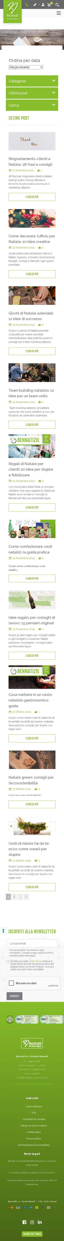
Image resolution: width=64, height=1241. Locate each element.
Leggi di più (32, 197)
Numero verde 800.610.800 (33, 1084)
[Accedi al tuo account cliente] (43, 4)
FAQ (34, 1112)
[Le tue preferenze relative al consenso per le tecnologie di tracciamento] (3, 930)
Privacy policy (33, 1138)
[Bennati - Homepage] (32, 1043)
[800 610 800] (27, 4)
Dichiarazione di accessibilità (34, 1145)
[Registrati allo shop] (35, 4)
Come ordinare (34, 1106)
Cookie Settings (32, 1233)
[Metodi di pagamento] (32, 1207)
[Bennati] (12, 11)
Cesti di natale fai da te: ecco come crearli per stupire (29, 849)
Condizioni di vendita (34, 1119)
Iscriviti (14, 996)
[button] (32, 81)
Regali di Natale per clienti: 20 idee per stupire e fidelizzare (31, 469)
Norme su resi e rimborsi (34, 1125)
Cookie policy (34, 1132)
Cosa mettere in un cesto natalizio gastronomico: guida (30, 700)
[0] (49, 5)
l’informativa (35, 961)
